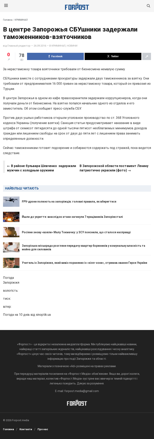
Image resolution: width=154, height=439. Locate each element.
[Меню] (6, 6)
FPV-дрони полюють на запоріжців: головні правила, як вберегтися (69, 201)
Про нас (42, 429)
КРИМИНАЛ (21, 19)
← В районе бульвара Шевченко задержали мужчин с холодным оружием (41, 168)
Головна (7, 19)
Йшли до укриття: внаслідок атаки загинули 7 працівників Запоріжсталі (72, 216)
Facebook (57, 56)
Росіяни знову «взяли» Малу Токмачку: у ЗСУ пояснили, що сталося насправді (76, 232)
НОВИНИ (72, 45)
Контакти (25, 429)
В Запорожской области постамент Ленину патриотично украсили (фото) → (114, 168)
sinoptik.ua (43, 315)
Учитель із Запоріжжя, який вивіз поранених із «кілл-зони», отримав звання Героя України (84, 262)
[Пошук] (148, 6)
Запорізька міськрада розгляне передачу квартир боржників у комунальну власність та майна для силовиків (83, 247)
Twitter (115, 56)
